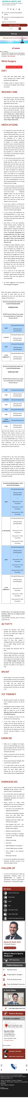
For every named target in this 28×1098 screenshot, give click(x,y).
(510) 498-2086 (8, 12)
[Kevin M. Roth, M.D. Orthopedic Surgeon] (14, 3)
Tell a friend (10, 1082)
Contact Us (17, 1082)
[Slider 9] (18, 48)
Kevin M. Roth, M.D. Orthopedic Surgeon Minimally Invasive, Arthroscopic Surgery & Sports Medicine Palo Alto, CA (13, 1076)
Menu (13, 34)
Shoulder (11, 897)
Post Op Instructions (14, 979)
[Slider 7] (17, 48)
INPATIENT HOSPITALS (16, 1056)
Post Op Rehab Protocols (16, 984)
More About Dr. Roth (10, 948)
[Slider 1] (12, 48)
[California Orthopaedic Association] (14, 1066)
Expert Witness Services (16, 918)
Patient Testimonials (14, 25)
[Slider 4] (14, 48)
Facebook (8, 9)
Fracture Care (13, 914)
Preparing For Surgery (14, 974)
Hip (9, 905)
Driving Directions (9, 1040)
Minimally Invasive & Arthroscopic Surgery (15, 38)
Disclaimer (7, 1080)
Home (2, 1080)
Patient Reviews (16, 1013)
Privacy (14, 1080)
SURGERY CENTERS (15, 1051)
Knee (9, 901)
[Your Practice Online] (4, 1088)
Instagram (10, 9)
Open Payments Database (7, 1085)
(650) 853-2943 (8, 17)
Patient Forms (12, 970)
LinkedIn (13, 9)
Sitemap (19, 1080)
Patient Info (12, 54)
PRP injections (13, 910)
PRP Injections (14, 960)
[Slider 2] (13, 48)
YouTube (19, 9)
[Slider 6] (16, 48)
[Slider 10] (19, 48)
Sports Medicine (13, 893)
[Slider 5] (15, 48)
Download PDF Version (14, 67)
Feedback (3, 1082)
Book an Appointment (10, 21)
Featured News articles (17, 1008)
